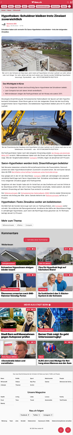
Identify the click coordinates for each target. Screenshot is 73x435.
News (9, 10)
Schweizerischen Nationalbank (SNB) (35, 193)
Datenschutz (32, 421)
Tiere (17, 400)
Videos (17, 381)
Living (17, 396)
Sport (32, 378)
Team (11, 421)
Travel (32, 400)
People (62, 378)
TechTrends (63, 400)
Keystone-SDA (12, 23)
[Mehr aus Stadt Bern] (36, 304)
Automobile (48, 400)
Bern (8, 26)
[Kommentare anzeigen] (68, 430)
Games (47, 381)
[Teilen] (61, 430)
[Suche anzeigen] (68, 2)
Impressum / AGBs (43, 421)
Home (3, 10)
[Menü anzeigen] (71, 2)
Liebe (31, 396)
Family (62, 396)
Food (2, 400)
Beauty (3, 403)
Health (3, 396)
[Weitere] (69, 6)
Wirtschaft (16, 10)
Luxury (47, 396)
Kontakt (23, 421)
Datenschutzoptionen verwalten (62, 421)
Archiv (32, 385)
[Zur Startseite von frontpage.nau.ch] (37, 2)
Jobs (16, 421)
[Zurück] (1, 2)
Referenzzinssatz (11, 193)
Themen (17, 385)
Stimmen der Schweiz (66, 381)
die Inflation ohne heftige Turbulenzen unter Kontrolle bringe (34, 172)
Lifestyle (3, 385)
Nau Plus (33, 381)
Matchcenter (49, 378)
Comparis (33, 158)
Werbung (4, 421)
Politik (17, 378)
